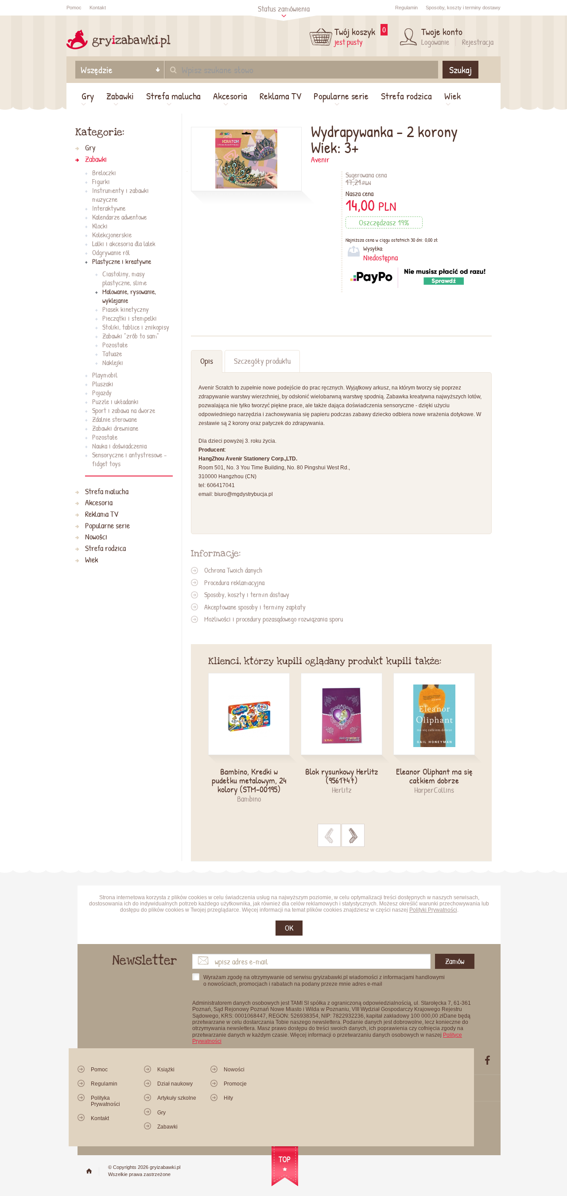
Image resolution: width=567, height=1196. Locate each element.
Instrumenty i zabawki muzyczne (120, 195)
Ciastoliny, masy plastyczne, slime (124, 278)
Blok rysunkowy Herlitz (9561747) (341, 776)
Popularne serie (341, 95)
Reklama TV (280, 95)
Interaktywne (108, 208)
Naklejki (112, 362)
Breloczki (104, 172)
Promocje (235, 1084)
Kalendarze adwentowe (119, 216)
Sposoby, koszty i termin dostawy (246, 594)
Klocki (100, 225)
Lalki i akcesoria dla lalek (123, 243)
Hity (228, 1098)
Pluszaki (102, 383)
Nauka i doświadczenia (119, 445)
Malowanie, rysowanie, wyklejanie (129, 296)
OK (289, 927)
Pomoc (74, 7)
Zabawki (120, 95)
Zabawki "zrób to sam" (130, 335)
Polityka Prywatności (105, 1101)
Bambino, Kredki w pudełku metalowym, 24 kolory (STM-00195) (249, 780)
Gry (88, 95)
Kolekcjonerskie (112, 234)
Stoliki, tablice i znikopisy (135, 327)
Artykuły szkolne (176, 1098)
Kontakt (97, 7)
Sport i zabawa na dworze (123, 410)
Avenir (320, 159)
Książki (166, 1069)
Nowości (96, 537)
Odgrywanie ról (111, 252)
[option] (254, 738)
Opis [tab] (206, 360)
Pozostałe (115, 344)
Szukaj (460, 69)
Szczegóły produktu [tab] (262, 360)
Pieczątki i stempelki (129, 318)
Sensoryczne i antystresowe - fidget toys (129, 459)
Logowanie (435, 41)
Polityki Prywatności (433, 910)
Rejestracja (477, 41)
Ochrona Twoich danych (233, 570)
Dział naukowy (175, 1084)
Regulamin (406, 7)
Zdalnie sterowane (114, 419)
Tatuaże (112, 353)
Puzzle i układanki (115, 401)
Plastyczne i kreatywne (121, 261)
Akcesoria (230, 95)
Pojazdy (102, 392)
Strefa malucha (173, 95)
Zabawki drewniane (115, 428)
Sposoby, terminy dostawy (463, 7)
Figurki (101, 181)
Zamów (454, 961)
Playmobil (104, 374)
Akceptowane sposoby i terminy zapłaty (255, 607)
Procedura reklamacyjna (234, 582)
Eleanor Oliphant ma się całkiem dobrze (434, 776)
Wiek (452, 95)
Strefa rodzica (406, 95)
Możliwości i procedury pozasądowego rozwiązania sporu (273, 619)
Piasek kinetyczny (125, 309)
